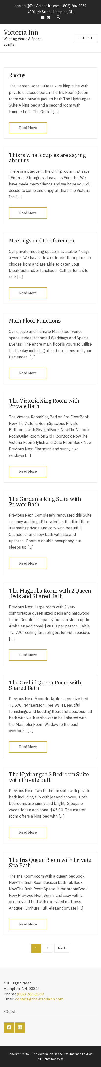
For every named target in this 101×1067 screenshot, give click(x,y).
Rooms (17, 75)
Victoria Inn (21, 32)
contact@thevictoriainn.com (39, 999)
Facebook (43, 17)
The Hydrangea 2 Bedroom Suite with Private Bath (49, 777)
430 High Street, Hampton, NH (50, 12)
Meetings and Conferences (41, 240)
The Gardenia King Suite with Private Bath (45, 501)
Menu (87, 38)
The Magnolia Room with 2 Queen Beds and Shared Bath (50, 593)
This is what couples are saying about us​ (47, 157)
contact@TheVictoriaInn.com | (38, 6)
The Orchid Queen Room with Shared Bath (45, 685)
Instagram (48, 17)
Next (61, 948)
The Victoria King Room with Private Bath (44, 403)
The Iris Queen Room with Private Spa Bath (50, 862)
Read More (28, 128)
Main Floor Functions (35, 320)
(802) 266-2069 (74, 6)
